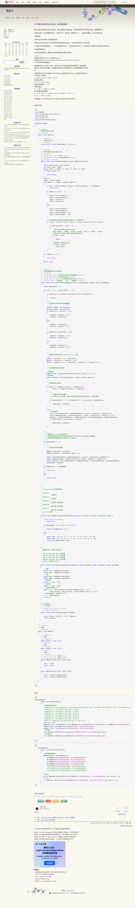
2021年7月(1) (8, 104)
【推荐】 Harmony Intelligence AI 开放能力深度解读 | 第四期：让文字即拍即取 (56, 832)
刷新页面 (123, 826)
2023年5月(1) (8, 90)
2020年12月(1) (8, 113)
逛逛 (62, 829)
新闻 (28, 2)
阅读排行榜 (17, 123)
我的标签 (17, 66)
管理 (28, 18)
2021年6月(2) (8, 106)
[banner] (8, 2)
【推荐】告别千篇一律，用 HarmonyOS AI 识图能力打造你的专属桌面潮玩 (55, 837)
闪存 (40, 2)
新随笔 (18, 18)
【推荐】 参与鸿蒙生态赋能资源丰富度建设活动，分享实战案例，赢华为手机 (55, 834)
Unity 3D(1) (7, 79)
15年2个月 (11, 32)
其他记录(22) (7, 81)
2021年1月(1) (8, 111)
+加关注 (36, 812)
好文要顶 (40, 801)
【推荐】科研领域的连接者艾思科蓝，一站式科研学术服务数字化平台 (53, 839)
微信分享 (63, 801)
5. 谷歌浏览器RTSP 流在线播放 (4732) (15, 142)
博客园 (7, 18)
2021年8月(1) (8, 102)
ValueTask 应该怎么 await (42, 879)
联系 (23, 18)
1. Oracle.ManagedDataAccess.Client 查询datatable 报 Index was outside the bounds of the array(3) (17, 149)
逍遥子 (10, 10)
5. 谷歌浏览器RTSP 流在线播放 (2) (14, 164)
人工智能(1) (7, 83)
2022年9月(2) (8, 92)
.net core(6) (7, 75)
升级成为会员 (122, 814)
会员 (17, 2)
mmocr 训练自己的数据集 (48, 820)
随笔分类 (17, 74)
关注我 (48, 801)
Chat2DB (54, 2)
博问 (34, 2)
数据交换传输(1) (8, 85)
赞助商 (46, 2)
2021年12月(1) (8, 96)
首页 (12, 18)
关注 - (47, 808)
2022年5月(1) (8, 94)
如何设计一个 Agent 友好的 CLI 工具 (45, 881)
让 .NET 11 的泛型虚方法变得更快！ (45, 874)
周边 (23, 2)
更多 (5, 119)
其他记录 (41, 793)
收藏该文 (55, 801)
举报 (130, 823)
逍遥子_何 (43, 806)
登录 (57, 829)
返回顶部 (129, 826)
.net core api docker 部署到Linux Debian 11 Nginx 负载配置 (58, 817)
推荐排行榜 (17, 145)
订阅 (32, 18)
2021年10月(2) (8, 100)
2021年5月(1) (8, 108)
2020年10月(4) (8, 117)
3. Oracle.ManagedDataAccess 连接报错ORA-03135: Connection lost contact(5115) (17, 133)
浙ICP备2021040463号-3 (78, 893)
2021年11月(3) (8, 98)
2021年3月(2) (8, 109)
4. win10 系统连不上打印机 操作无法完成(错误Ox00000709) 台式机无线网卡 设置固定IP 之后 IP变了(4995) (17, 138)
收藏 (126, 823)
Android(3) (7, 77)
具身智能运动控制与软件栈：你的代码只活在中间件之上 (50, 872)
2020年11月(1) (8, 115)
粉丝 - (42, 808)
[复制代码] (36, 110)
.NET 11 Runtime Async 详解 (43, 876)
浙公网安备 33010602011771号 (60, 893)
